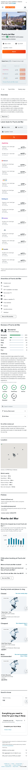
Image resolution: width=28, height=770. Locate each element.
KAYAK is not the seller (8, 750)
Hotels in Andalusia (17, 765)
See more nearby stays (21, 593)
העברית (14, 3)
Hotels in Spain (8, 765)
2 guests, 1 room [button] (7, 47)
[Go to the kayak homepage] (10, 7)
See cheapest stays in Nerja (21, 624)
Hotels (12, 763)
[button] (26, 2)
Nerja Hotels (15, 766)
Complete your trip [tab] (8, 720)
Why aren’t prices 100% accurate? (11, 756)
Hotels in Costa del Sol (6, 766)
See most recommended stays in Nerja (21, 655)
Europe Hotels (19, 763)
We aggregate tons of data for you (11, 753)
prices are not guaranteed (7, 745)
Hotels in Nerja (7, 729)
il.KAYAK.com (6, 763)
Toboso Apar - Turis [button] (6, 612)
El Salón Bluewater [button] (6, 675)
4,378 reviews (19, 37)
